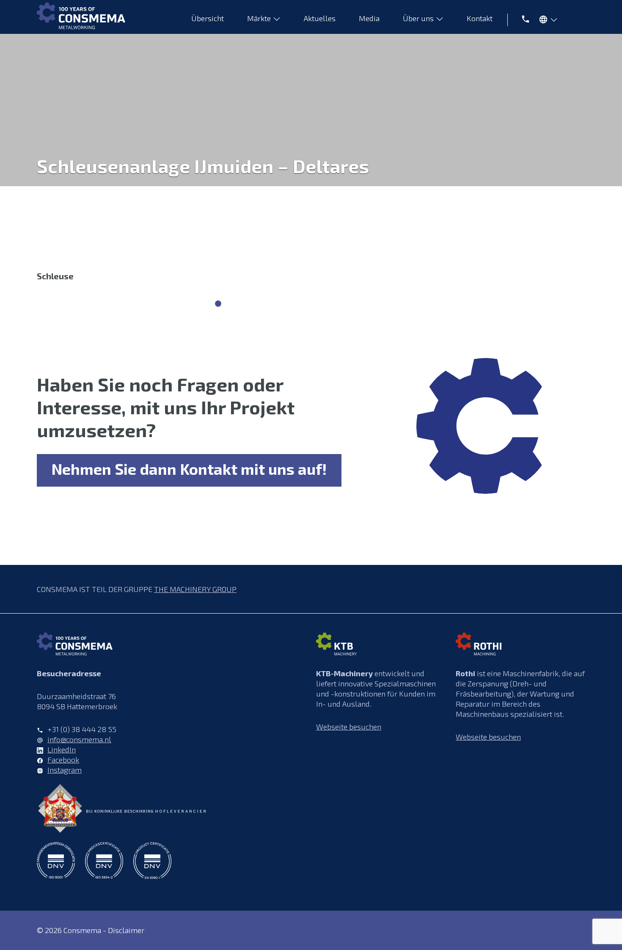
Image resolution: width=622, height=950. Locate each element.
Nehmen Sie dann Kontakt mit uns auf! (189, 469)
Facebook (63, 759)
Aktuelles (320, 18)
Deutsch (546, 21)
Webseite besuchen (348, 726)
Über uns (418, 18)
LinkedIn (61, 749)
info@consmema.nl (79, 739)
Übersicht (207, 18)
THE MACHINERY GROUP (195, 589)
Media (369, 18)
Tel (521, 18)
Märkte (259, 18)
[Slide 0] (218, 303)
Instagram (64, 769)
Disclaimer (126, 930)
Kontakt (480, 18)
